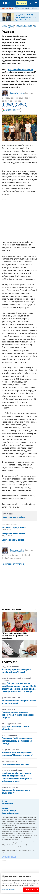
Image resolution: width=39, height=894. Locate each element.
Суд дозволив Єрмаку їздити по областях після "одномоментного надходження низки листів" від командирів (25, 19)
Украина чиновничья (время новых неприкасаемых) (19, 702)
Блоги (11, 25)
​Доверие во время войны (13, 533)
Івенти (4, 806)
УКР (31, 3)
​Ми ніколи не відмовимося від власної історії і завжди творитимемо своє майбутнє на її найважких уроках (18, 777)
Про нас (4, 801)
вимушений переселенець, (20, 69)
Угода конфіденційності (10, 813)
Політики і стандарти (9, 811)
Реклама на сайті (8, 803)
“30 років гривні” (22, 8)
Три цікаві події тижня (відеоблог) (15, 728)
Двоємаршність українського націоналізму (16, 791)
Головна (4, 25)
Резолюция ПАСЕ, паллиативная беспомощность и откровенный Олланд (17, 741)
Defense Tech (7, 8)
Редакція (5, 808)
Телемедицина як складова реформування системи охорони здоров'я (18, 715)
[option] (19, 17)
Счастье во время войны (14, 517)
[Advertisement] (19, 219)
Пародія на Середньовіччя (13, 527)
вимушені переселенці (13, 564)
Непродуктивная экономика (15, 764)
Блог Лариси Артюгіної (24, 25)
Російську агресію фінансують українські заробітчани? (16, 670)
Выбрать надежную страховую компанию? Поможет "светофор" (17, 754)
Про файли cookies (8, 889)
